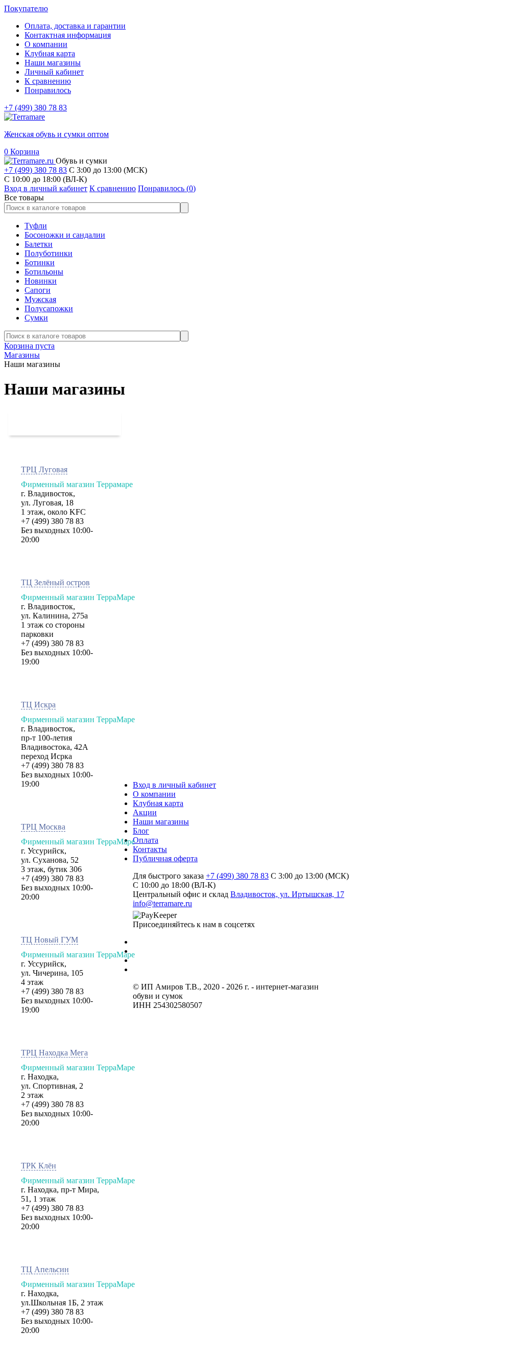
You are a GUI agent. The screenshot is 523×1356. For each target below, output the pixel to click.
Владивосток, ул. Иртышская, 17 (287, 894)
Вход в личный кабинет (174, 784)
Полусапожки (49, 308)
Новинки (41, 281)
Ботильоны (44, 271)
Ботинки (40, 262)
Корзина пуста (29, 345)
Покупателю (26, 8)
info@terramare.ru (162, 903)
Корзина (21, 151)
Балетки (39, 244)
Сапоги (38, 290)
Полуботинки (49, 253)
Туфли (36, 225)
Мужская (40, 299)
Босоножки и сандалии (65, 235)
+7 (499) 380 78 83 (35, 107)
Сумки (36, 317)
